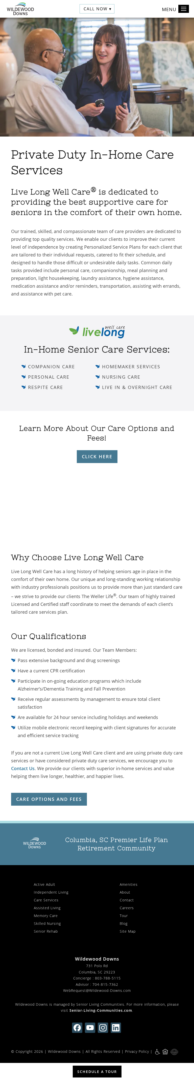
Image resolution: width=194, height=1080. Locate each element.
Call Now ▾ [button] (98, 9)
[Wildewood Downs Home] (20, 9)
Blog (124, 923)
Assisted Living (47, 907)
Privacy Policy (137, 1051)
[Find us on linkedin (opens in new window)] (116, 1028)
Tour (124, 915)
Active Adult (44, 884)
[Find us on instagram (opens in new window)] (103, 1028)
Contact (127, 900)
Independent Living (51, 892)
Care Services (46, 900)
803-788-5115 (108, 978)
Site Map (128, 931)
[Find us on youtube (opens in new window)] (90, 1028)
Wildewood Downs (64, 1051)
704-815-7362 (105, 984)
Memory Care (46, 915)
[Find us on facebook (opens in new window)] (77, 1028)
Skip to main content (167, 26)
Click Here (97, 456)
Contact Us (23, 768)
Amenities (129, 884)
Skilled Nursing (47, 923)
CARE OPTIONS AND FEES (49, 799)
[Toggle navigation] (183, 9)
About (125, 892)
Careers (127, 907)
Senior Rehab (46, 931)
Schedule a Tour (97, 1071)
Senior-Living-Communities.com (100, 1010)
